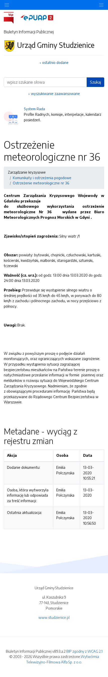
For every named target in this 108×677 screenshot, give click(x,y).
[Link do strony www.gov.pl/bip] (12, 17)
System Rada (34, 108)
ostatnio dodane (55, 62)
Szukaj (95, 82)
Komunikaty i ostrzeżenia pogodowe (42, 177)
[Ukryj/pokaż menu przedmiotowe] (7, 5)
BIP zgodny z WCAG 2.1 (84, 651)
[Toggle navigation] (101, 5)
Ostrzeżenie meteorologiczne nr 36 (41, 183)
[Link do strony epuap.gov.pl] (37, 17)
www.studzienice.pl (54, 617)
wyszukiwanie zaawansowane (55, 93)
